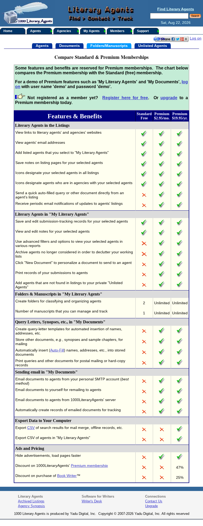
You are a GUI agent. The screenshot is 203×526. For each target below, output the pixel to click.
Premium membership (89, 465)
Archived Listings (31, 501)
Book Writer (67, 475)
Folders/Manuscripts (109, 45)
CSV (31, 427)
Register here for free (125, 97)
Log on (195, 38)
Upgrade (151, 506)
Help (161, 39)
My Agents (92, 31)
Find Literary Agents (175, 9)
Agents (35, 31)
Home (7, 31)
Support (143, 31)
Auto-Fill (57, 350)
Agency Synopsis (31, 506)
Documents (69, 45)
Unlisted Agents (152, 45)
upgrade (168, 97)
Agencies (64, 31)
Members (117, 31)
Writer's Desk (92, 501)
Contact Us (153, 501)
